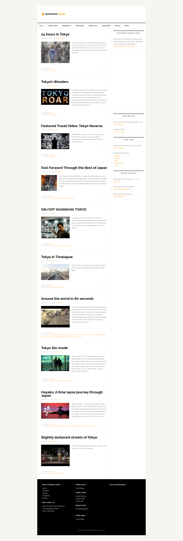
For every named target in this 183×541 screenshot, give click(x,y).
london (92, 334)
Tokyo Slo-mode (54, 348)
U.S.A (116, 165)
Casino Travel (119, 132)
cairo (51, 334)
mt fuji (60, 198)
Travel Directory (119, 124)
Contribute (46, 496)
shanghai (65, 245)
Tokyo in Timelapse (57, 257)
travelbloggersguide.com (122, 189)
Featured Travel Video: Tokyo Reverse (72, 126)
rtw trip (52, 336)
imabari (55, 426)
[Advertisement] (107, 14)
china (51, 245)
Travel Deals (79, 519)
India (116, 160)
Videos (51, 68)
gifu (50, 426)
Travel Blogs (79, 488)
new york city (45, 336)
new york (103, 334)
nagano (80, 426)
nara (64, 198)
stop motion (69, 336)
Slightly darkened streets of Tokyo (69, 437)
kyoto (55, 198)
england (71, 334)
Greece (117, 158)
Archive (44, 498)
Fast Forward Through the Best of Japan (74, 168)
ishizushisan (62, 426)
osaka (68, 198)
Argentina (117, 155)
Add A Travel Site (48, 511)
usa (81, 336)
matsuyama (74, 426)
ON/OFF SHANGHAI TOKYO (63, 209)
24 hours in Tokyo (55, 34)
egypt (66, 334)
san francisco (60, 336)
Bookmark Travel (53, 14)
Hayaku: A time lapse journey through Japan (72, 394)
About (44, 488)
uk (78, 336)
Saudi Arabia (118, 163)
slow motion (58, 381)
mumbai (97, 334)
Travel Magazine (119, 196)
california (56, 334)
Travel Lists (79, 501)
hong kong (78, 334)
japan (51, 70)
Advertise (45, 491)
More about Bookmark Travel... (124, 46)
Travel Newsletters (82, 509)
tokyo (55, 70)
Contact (45, 493)
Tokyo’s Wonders (54, 82)
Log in (103, 530)
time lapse (57, 287)
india (83, 334)
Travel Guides (118, 148)
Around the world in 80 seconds (67, 299)
